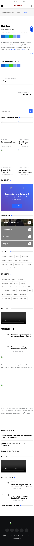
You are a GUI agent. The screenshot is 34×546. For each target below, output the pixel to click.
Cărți (29, 287)
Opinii (30, 290)
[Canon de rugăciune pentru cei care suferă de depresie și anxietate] (9, 129)
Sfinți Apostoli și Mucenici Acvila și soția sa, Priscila (24, 172)
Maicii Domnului (23, 260)
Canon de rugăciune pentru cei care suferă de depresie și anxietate (21, 336)
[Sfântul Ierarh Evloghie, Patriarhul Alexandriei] (5, 349)
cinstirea (11, 256)
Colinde (16, 283)
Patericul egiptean (7, 294)
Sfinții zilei (17, 264)
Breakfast (20, 279)
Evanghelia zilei (22, 290)
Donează (17, 206)
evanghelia (25, 256)
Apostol (4, 256)
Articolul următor (24, 92)
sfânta (29, 264)
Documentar (5, 290)
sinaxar (4, 268)
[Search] (32, 6)
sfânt (23, 264)
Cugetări (23, 283)
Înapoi (31, 53)
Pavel (10, 264)
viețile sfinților (12, 268)
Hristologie (27, 94)
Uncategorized (6, 302)
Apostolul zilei (6, 279)
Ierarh (10, 260)
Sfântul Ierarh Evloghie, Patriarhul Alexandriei (25, 144)
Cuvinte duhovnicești (7, 287)
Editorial (13, 290)
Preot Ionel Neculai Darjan (9, 29)
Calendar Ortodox (23, 139)
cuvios (17, 256)
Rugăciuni (4, 139)
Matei (13, 49)
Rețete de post (6, 298)
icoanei (4, 260)
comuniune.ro (17, 538)
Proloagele (23, 294)
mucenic (4, 264)
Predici (16, 294)
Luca (23, 49)
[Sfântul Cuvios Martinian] (9, 157)
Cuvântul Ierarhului (21, 287)
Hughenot (6, 81)
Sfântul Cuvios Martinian (10, 451)
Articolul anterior (10, 78)
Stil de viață (23, 298)
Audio (13, 279)
